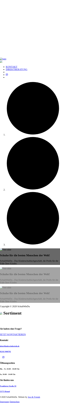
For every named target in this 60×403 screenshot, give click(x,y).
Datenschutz (15, 402)
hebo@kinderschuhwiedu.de (9, 346)
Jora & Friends (34, 397)
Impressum (4, 402)
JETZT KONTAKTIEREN (13, 334)
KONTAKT (11, 67)
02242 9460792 (5, 351)
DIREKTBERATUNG (16, 69)
